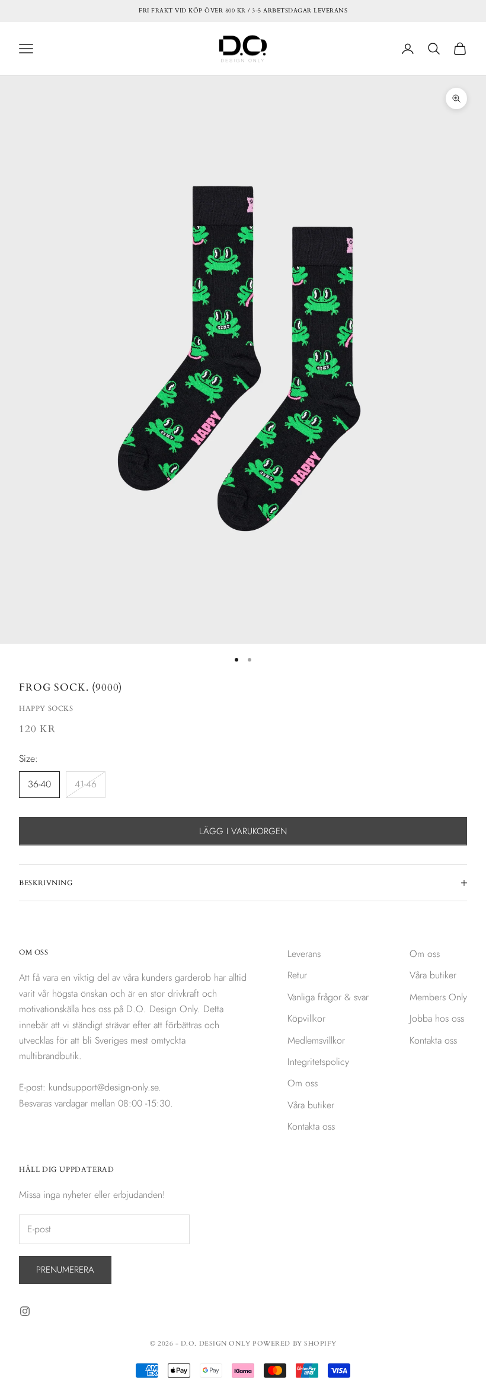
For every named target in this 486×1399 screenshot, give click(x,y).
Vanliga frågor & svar (328, 997)
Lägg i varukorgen (243, 831)
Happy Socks (46, 708)
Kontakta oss (311, 1126)
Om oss (302, 1083)
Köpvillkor (306, 1018)
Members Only (438, 997)
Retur (297, 975)
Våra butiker (310, 1105)
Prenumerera (65, 1269)
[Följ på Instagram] (25, 1311)
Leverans (304, 954)
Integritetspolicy (318, 1062)
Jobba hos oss (437, 1018)
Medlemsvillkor (316, 1040)
